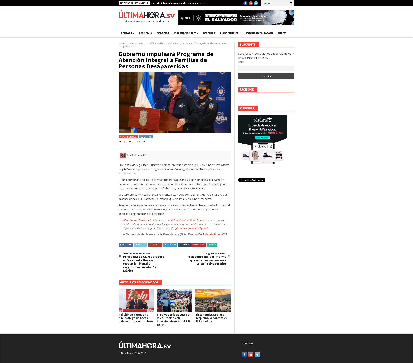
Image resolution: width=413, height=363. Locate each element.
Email (241, 61)
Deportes (209, 33)
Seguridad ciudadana (259, 33)
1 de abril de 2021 (215, 234)
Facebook (127, 245)
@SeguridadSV (179, 220)
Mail (213, 245)
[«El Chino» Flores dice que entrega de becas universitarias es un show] (136, 300)
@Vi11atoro (197, 220)
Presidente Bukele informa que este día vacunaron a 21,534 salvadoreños (206, 258)
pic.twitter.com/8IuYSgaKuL (191, 228)
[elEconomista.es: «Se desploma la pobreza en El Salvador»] (213, 300)
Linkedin (171, 245)
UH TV (282, 33)
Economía (145, 33)
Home (121, 43)
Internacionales (185, 33)
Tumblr (185, 245)
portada (126, 33)
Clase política (229, 33)
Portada (129, 43)
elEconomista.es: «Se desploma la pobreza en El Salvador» (211, 318)
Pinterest (200, 245)
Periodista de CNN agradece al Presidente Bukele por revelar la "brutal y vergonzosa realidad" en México (143, 262)
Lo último (146, 137)
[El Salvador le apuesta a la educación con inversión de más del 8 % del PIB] (174, 300)
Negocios (163, 33)
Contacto (247, 343)
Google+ (156, 245)
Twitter (142, 245)
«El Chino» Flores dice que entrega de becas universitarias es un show (136, 318)
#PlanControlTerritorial (136, 220)
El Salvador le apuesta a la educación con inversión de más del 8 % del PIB (185, 3)
